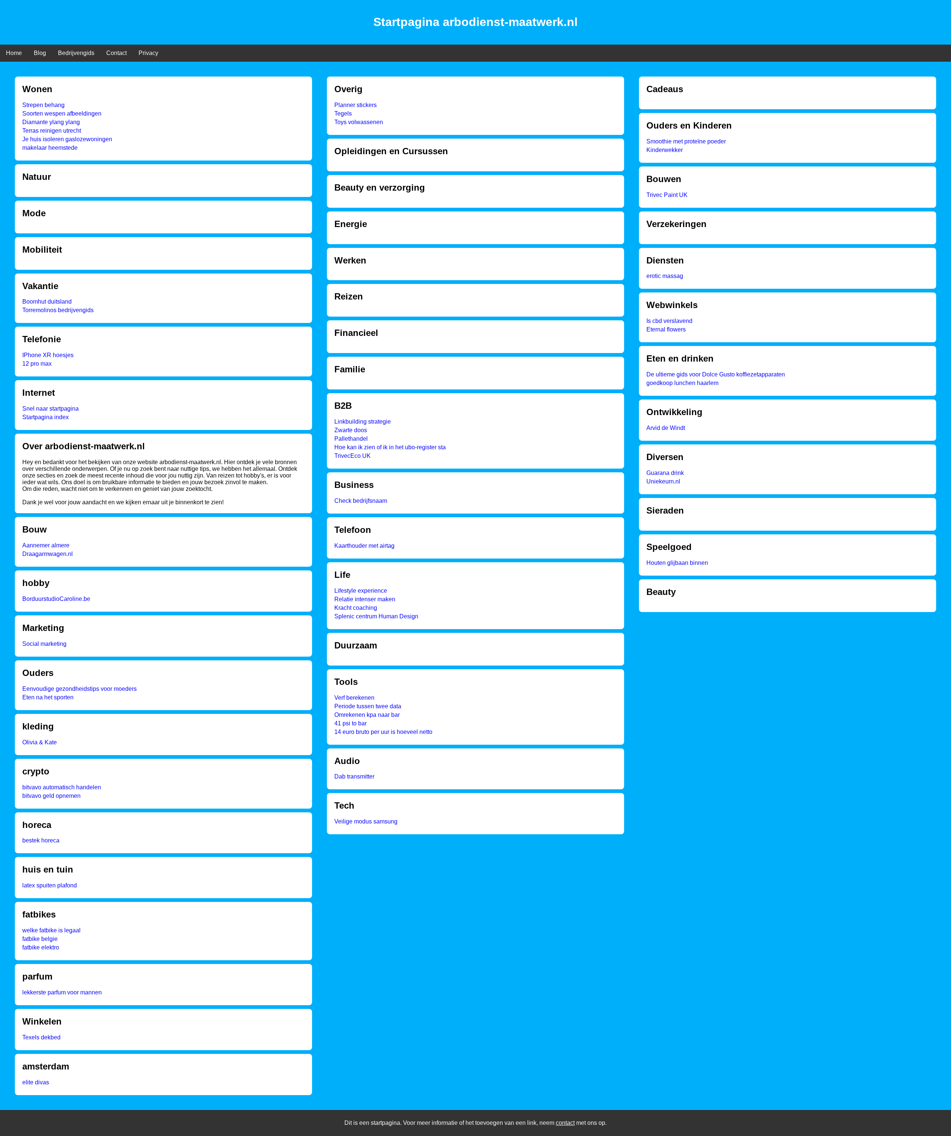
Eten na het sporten (48, 697)
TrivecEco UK (352, 456)
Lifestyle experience (360, 591)
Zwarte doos (350, 430)
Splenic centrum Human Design (376, 616)
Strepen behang (43, 105)
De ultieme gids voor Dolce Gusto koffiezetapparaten (715, 374)
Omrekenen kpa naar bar (367, 715)
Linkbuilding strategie (362, 421)
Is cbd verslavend (669, 321)
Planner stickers (355, 105)
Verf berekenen (354, 698)
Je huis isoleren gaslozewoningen (67, 139)
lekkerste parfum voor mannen (62, 992)
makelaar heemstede (50, 148)
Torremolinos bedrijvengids (58, 310)
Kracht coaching (355, 608)
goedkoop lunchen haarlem (682, 383)
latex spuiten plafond (49, 885)
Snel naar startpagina (50, 408)
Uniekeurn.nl (663, 481)
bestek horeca (40, 840)
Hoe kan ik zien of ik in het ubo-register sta (390, 447)
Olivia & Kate (39, 742)
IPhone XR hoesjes (48, 355)
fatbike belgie (40, 939)
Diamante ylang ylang (51, 122)
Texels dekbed (41, 1037)
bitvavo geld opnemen (51, 796)
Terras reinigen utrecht (51, 130)
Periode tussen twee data (367, 706)
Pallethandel (351, 439)
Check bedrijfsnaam (360, 501)
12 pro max (37, 363)
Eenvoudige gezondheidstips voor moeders (79, 689)
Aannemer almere (45, 545)
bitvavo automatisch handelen (61, 787)
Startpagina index (45, 417)
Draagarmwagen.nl (47, 554)
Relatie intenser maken (364, 599)
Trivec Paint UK (667, 195)
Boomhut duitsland (47, 301)
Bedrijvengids (76, 53)
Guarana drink (665, 473)
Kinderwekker (664, 150)
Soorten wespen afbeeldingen (61, 113)
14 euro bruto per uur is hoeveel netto (383, 732)
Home (14, 53)
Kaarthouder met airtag (364, 546)
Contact (116, 53)
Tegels (343, 113)
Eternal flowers (666, 329)
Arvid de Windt (665, 428)
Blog (40, 53)
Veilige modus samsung (365, 821)
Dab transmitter (354, 776)
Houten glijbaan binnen (677, 563)
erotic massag (664, 276)
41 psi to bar (350, 723)
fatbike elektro (40, 947)
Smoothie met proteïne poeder (686, 141)
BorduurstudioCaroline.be (56, 599)
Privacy (148, 53)
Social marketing (44, 644)
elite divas (35, 1082)
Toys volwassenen (358, 122)
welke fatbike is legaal (51, 930)
